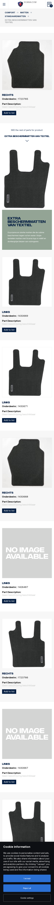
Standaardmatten (15, 16)
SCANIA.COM (30, 2)
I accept (27, 878)
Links (6, 312)
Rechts (7, 492)
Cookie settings (27, 898)
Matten (24, 12)
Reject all (27, 888)
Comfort (10, 12)
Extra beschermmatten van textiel (27, 221)
